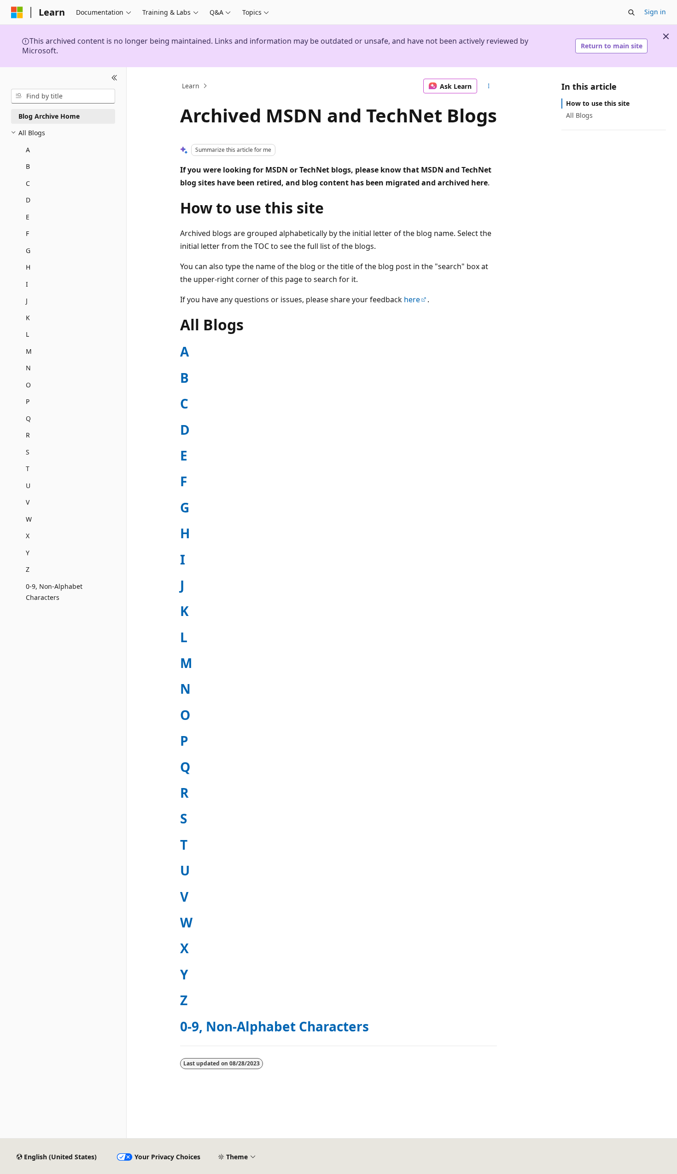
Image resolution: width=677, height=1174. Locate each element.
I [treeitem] (27, 284)
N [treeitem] (28, 367)
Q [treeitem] (28, 418)
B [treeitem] (28, 166)
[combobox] (63, 96)
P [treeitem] (27, 401)
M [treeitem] (29, 351)
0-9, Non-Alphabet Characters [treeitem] (54, 592)
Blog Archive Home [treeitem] (49, 116)
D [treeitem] (28, 200)
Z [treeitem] (27, 569)
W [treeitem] (29, 519)
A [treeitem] (28, 149)
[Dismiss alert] (666, 36)
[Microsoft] (17, 12)
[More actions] (489, 86)
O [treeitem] (28, 384)
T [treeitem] (27, 468)
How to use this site (598, 103)
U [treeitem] (28, 485)
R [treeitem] (28, 435)
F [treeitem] (27, 233)
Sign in (655, 11)
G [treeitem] (28, 250)
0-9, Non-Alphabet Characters (274, 1026)
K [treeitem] (28, 317)
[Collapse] (114, 78)
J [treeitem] (27, 300)
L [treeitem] (27, 334)
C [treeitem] (28, 183)
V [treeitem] (27, 502)
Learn (190, 85)
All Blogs (579, 115)
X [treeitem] (27, 535)
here (412, 299)
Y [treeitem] (27, 552)
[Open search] (631, 12)
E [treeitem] (27, 217)
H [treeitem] (28, 267)
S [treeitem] (27, 452)
